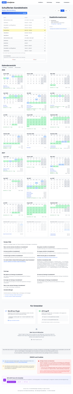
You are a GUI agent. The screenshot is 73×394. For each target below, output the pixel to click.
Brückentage (49, 2)
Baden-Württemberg (9, 10)
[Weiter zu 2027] (69, 11)
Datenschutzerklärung (10, 362)
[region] (24, 34)
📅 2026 (14, 59)
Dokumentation (12, 381)
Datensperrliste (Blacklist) (41, 390)
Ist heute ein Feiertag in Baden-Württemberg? (13, 294)
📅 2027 (34, 59)
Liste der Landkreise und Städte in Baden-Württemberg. (15, 261)
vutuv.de (24, 13)
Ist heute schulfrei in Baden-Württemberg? (13, 296)
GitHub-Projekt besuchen (37, 339)
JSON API (19, 381)
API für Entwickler (51, 390)
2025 (59, 10)
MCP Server (26, 381)
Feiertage (58, 2)
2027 (66, 10)
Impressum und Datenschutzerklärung (26, 390)
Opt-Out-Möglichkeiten (22, 362)
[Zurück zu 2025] (55, 11)
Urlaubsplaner (66, 2)
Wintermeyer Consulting (37, 388)
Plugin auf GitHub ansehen (14, 320)
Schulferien (40, 2)
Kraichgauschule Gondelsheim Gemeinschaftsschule (58, 28)
